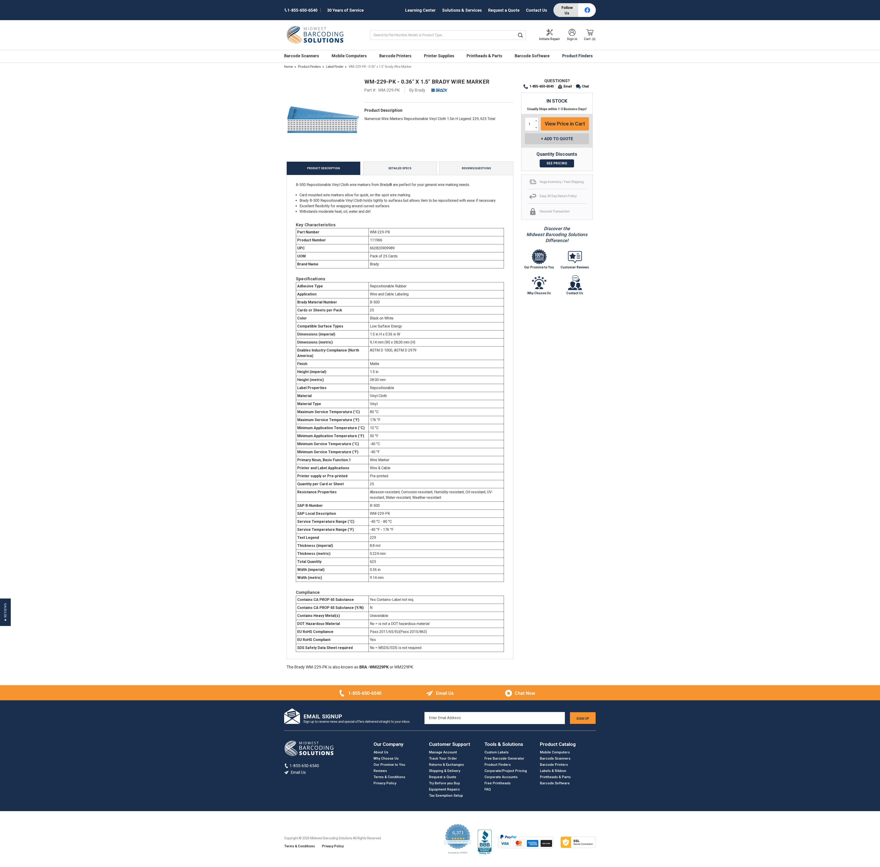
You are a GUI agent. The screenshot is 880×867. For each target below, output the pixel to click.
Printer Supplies (439, 55)
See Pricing (557, 163)
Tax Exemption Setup (446, 795)
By (417, 90)
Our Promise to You (389, 765)
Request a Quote (504, 10)
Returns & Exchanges (446, 765)
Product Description (323, 168)
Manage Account (443, 752)
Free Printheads (497, 783)
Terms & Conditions (389, 777)
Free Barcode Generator (504, 758)
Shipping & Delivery (444, 771)
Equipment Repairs (444, 789)
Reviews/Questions (476, 168)
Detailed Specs (399, 168)
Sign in (572, 39)
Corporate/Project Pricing (505, 771)
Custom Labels (496, 752)
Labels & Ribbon (553, 771)
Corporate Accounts (500, 777)
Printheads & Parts (485, 55)
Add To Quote (558, 138)
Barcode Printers (395, 55)
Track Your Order (443, 758)
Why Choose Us (386, 758)
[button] (5, 612)
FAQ (487, 789)
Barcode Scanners (302, 55)
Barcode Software (532, 55)
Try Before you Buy (444, 783)
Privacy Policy (385, 783)
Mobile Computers (350, 55)
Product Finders (578, 55)
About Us (381, 752)
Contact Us (536, 10)
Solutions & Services (462, 10)
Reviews (380, 771)
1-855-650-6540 (541, 86)
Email (568, 86)
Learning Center (420, 10)
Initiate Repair (549, 39)
